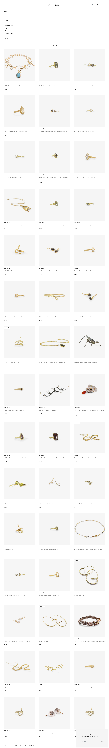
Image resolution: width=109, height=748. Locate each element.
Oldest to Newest (9, 33)
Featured (7, 20)
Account (99, 5)
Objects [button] (10, 5)
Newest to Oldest (9, 36)
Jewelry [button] (5, 5)
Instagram (25, 745)
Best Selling (7, 38)
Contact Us (6, 745)
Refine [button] (5, 11)
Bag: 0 (104, 5)
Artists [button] (15, 5)
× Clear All (54, 46)
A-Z (6, 28)
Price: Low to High (9, 23)
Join (102, 741)
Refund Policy (42, 745)
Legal (20, 745)
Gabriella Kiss (54, 177)
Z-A (6, 30)
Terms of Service (33, 745)
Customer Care (13, 745)
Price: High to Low (9, 25)
